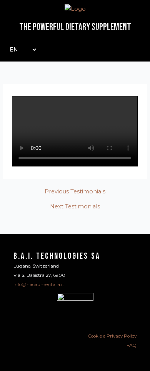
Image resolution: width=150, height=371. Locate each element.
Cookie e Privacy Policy (112, 336)
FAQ (132, 345)
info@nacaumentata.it (38, 284)
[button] (75, 131)
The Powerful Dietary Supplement (75, 27)
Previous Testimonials (75, 192)
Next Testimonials (75, 207)
